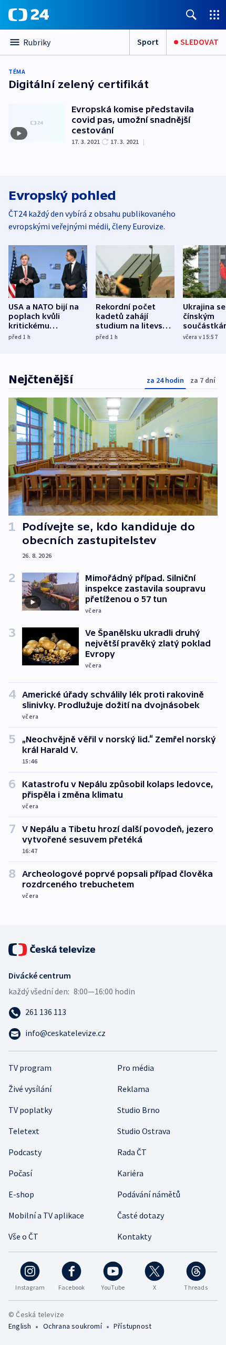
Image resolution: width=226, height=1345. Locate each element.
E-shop (21, 1194)
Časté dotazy (140, 1215)
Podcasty (25, 1152)
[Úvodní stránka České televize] (52, 948)
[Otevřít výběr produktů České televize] (214, 14)
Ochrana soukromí (72, 1326)
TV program (30, 1067)
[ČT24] (28, 14)
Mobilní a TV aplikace (46, 1215)
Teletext (23, 1131)
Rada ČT (132, 1152)
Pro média (135, 1067)
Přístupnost (132, 1326)
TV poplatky (30, 1110)
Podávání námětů (148, 1194)
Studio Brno (138, 1110)
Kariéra (130, 1173)
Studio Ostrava (143, 1131)
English (19, 1326)
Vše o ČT (23, 1236)
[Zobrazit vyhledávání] (191, 14)
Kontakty (134, 1236)
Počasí (20, 1173)
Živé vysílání (30, 1088)
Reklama (133, 1088)
